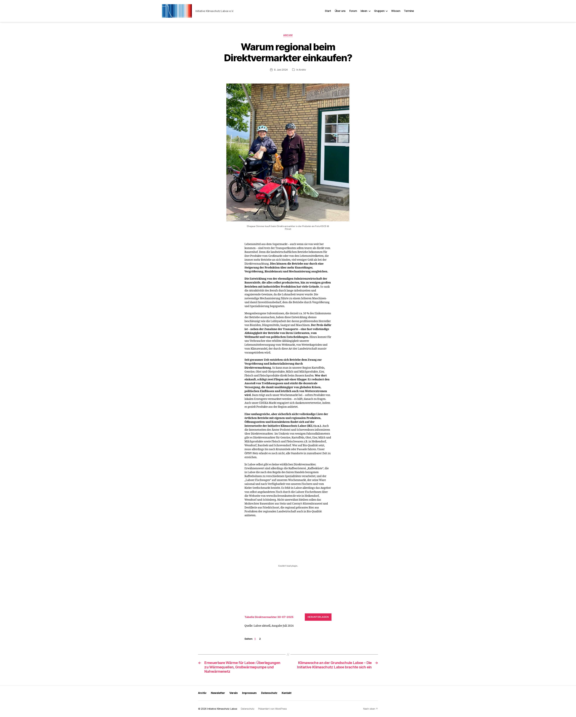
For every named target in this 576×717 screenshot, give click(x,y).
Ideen (364, 10)
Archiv (288, 35)
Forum (353, 10)
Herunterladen (318, 616)
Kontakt (286, 692)
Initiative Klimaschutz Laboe (222, 708)
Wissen (395, 10)
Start (328, 10)
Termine (409, 10)
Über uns (340, 10)
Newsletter (218, 692)
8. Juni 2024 (281, 69)
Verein (233, 692)
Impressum (249, 692)
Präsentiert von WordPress (272, 708)
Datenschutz (269, 692)
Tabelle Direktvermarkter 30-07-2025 (268, 616)
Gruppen (379, 10)
